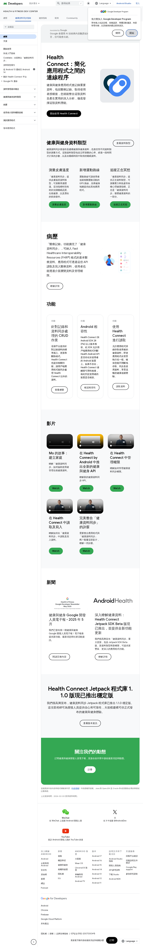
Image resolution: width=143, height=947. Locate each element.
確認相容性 (90, 387)
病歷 (52, 236)
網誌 (43, 883)
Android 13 (97, 874)
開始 (131, 33)
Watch (55, 488)
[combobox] (70, 3)
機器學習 (62, 860)
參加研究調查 (132, 874)
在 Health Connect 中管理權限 (120, 457)
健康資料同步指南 (23, 18)
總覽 (5, 18)
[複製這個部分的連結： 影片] (59, 424)
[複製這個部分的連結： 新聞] (59, 582)
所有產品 (45, 923)
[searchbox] (18, 27)
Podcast (44, 888)
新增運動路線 (89, 170)
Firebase (45, 914)
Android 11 (96, 883)
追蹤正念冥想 (120, 170)
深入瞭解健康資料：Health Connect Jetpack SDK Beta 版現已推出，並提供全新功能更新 (113, 624)
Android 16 (97, 860)
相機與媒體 (63, 869)
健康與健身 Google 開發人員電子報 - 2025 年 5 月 (67, 619)
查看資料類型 (123, 143)
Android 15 (97, 865)
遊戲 (60, 856)
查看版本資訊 (90, 723)
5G (59, 878)
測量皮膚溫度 (59, 170)
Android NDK (115, 879)
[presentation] (80, 142)
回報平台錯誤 (132, 856)
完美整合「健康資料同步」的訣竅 (89, 522)
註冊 (90, 769)
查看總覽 (59, 389)
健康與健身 (63, 865)
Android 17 (97, 856)
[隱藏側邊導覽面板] (33, 942)
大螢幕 (78, 859)
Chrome (44, 910)
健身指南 (43, 18)
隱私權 (61, 874)
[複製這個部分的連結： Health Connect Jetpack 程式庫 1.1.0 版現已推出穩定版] (117, 696)
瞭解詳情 (54, 286)
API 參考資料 (114, 870)
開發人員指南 (115, 865)
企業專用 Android (45, 864)
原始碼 (44, 874)
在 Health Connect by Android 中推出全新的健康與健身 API (89, 462)
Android (44, 859)
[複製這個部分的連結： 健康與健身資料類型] (90, 143)
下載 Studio (114, 874)
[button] (18, 77)
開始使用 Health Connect (64, 113)
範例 (57, 18)
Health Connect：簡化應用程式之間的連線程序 (66, 67)
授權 (51, 933)
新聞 (43, 879)
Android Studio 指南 (115, 860)
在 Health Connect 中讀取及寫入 (59, 522)
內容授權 (75, 788)
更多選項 (33, 3)
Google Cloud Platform (51, 919)
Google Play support (131, 868)
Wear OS (79, 863)
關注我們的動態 (90, 752)
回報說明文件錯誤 (132, 861)
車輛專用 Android (79, 875)
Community (72, 18)
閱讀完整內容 (59, 656)
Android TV (80, 881)
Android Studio (123, 3)
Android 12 (97, 878)
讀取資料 (120, 386)
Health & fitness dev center (20, 11)
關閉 (118, 33)
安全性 (44, 870)
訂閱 (111, 940)
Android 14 (97, 869)
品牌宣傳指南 (62, 933)
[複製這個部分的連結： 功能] (59, 304)
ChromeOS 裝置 (81, 868)
